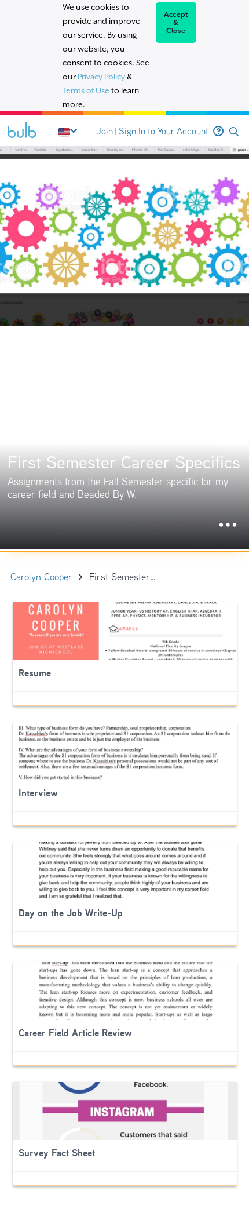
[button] (234, 132)
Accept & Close (176, 22)
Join (104, 131)
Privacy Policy (101, 76)
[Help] (218, 132)
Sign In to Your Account (163, 131)
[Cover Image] (124, 347)
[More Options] (227, 525)
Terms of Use (86, 90)
